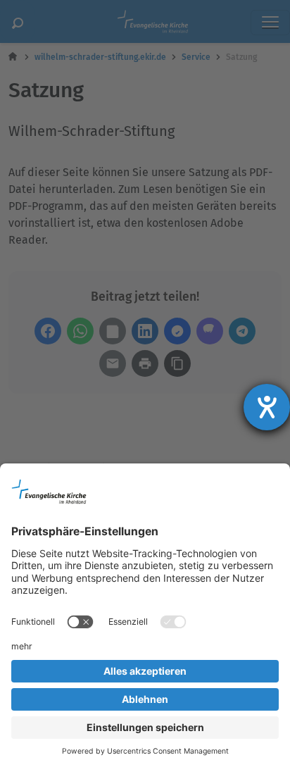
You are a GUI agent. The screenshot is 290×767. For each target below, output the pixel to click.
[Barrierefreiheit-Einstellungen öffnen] (267, 407)
